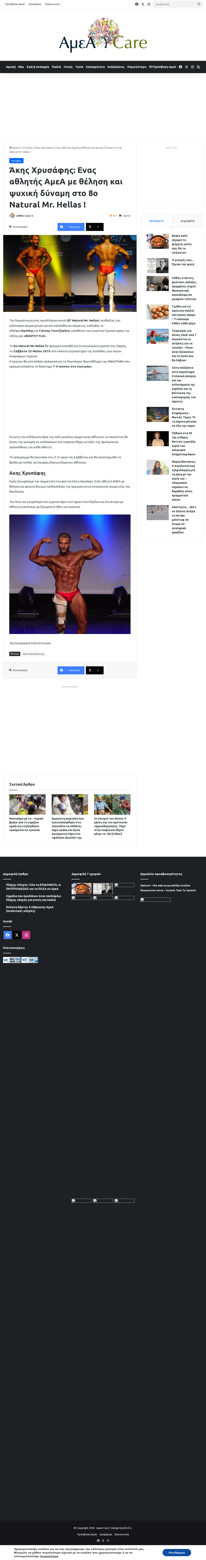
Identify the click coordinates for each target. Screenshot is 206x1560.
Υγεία (79, 66)
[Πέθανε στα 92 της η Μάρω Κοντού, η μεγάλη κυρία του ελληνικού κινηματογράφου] (158, 438)
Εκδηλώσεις (116, 66)
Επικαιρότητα (95, 66)
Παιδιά (56, 66)
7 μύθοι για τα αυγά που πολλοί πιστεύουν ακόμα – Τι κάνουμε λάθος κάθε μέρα (183, 315)
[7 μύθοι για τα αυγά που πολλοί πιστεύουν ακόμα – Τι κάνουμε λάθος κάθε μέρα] (158, 312)
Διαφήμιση (35, 4)
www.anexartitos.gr (33, 654)
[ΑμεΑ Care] (103, 35)
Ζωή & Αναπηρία (38, 66)
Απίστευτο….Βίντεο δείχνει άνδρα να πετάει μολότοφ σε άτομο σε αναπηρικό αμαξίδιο (184, 519)
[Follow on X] (32, 215)
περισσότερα (49, 1556)
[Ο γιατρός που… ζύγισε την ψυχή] (158, 265)
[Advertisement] (103, 105)
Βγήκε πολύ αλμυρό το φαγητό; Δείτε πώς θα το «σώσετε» (182, 244)
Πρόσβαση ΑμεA (164, 66)
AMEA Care (23, 215)
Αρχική (10, 66)
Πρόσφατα (156, 221)
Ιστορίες (28, 147)
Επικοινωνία (52, 4)
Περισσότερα (136, 66)
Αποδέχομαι (177, 1552)
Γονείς (68, 66)
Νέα (21, 66)
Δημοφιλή (188, 221)
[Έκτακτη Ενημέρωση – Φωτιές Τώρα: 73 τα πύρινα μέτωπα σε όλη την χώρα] (158, 414)
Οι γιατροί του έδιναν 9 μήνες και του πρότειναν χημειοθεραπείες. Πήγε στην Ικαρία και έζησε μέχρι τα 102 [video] (111, 826)
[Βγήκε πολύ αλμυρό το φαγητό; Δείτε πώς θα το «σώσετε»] (158, 241)
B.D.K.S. (127, 1527)
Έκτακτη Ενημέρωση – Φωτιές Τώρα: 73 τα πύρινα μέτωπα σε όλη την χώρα (184, 417)
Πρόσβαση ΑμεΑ (15, 4)
